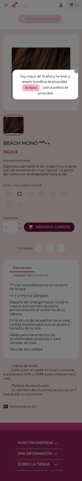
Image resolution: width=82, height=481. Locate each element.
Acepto (31, 88)
